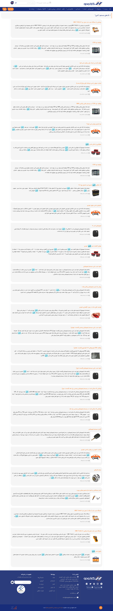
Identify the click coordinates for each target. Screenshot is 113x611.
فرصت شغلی (40, 591)
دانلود (63, 9)
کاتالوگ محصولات (41, 9)
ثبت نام (11, 9)
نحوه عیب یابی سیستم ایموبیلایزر (92, 266)
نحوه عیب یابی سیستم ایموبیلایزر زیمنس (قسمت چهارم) (86, 327)
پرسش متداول (51, 9)
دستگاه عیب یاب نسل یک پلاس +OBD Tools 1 (88, 531)
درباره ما (105, 9)
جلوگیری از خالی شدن (93, 144)
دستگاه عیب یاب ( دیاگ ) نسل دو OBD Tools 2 (87, 511)
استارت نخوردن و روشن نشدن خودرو (91, 450)
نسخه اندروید (98, 587)
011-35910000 (73, 593)
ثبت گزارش (52, 591)
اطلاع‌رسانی (70, 9)
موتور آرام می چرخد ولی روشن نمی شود (90, 63)
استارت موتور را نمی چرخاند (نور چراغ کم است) (88, 83)
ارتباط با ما (31, 9)
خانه (110, 9)
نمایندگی (77, 9)
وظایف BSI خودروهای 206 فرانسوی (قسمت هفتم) (87, 348)
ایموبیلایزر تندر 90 (96, 226)
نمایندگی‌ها (41, 578)
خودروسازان (91, 9)
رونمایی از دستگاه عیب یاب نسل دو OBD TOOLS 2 (87, 22)
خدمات (84, 9)
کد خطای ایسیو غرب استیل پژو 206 (90, 185)
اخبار (54, 584)
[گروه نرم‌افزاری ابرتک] (14, 608)
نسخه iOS (89, 587)
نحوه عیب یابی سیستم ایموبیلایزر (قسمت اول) (88, 368)
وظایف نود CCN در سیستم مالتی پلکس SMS (88, 104)
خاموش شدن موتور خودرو (94, 205)
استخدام (59, 9)
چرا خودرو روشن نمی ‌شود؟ (94, 124)
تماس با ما (41, 587)
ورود (5, 9)
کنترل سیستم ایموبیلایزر (95, 429)
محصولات (98, 9)
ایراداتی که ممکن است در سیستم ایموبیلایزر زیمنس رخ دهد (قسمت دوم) (81, 388)
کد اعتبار (53, 587)
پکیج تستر (96, 551)
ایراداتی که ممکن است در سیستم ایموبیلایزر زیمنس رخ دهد (85, 409)
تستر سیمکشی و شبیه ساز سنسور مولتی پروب (89, 490)
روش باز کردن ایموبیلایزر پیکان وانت (91, 287)
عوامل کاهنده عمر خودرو (92, 246)
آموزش (42, 581)
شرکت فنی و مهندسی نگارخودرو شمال (54, 608)
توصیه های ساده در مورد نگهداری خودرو (90, 307)
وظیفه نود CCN (97, 43)
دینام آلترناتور (97, 470)
